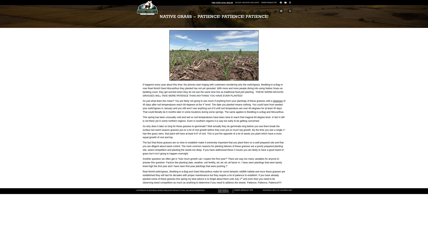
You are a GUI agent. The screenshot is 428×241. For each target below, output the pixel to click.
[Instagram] (290, 3)
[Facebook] (281, 3)
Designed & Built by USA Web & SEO (277, 190)
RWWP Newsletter (269, 2)
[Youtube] (285, 3)
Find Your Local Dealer (222, 3)
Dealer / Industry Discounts (247, 2)
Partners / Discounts (223, 191)
